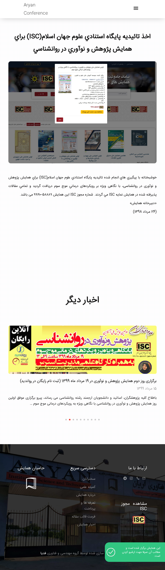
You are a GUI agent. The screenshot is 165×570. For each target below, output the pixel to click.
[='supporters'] (31, 480)
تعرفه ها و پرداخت (88, 506)
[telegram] (125, 480)
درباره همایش (85, 495)
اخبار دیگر (82, 300)
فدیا (43, 553)
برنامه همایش (147, 398)
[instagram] (131, 479)
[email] (144, 479)
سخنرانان (88, 479)
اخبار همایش (86, 525)
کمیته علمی (87, 487)
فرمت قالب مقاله (83, 517)
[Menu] (136, 10)
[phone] (138, 479)
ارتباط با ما (137, 468)
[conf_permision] (139, 520)
